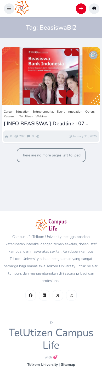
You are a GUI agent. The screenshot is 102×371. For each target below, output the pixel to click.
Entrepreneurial (43, 112)
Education (22, 112)
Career (8, 112)
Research (10, 116)
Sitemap (68, 364)
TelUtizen (26, 116)
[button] (9, 8)
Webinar (41, 116)
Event (61, 112)
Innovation (74, 112)
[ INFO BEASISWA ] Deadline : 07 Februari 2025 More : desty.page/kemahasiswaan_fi (44, 124)
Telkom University (42, 364)
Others (90, 112)
